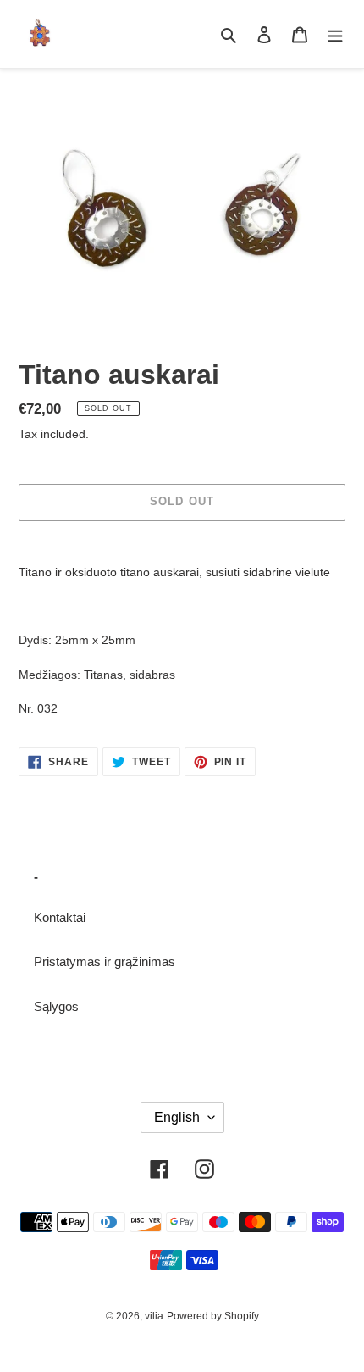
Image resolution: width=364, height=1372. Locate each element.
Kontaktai (59, 917)
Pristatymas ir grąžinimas (104, 961)
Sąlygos (56, 1006)
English (177, 1117)
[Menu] (335, 34)
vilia (154, 1316)
